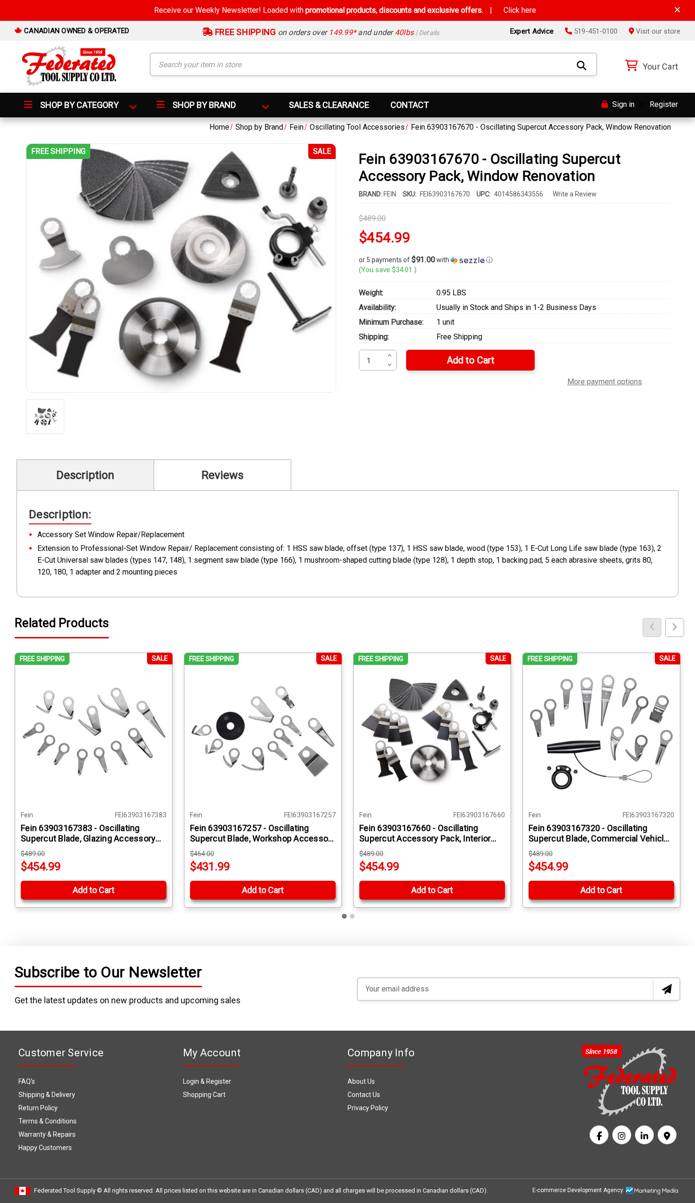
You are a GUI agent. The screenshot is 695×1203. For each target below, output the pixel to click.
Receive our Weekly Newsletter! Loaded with (345, 10)
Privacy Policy (368, 1108)
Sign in (622, 104)
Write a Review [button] (575, 194)
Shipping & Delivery (46, 1094)
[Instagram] (621, 1134)
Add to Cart (93, 890)
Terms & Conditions (47, 1121)
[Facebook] (599, 1134)
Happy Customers (45, 1147)
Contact (410, 105)
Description (85, 475)
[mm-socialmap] (667, 1134)
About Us (361, 1081)
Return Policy (38, 1108)
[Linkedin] (644, 1134)
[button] (514, 260)
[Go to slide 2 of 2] (352, 916)
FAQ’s (26, 1081)
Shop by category (78, 105)
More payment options (604, 380)
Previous (652, 627)
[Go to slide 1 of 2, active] (344, 916)
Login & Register (207, 1081)
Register (664, 104)
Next (674, 627)
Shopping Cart (204, 1094)
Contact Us (364, 1094)
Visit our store (657, 31)
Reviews (222, 475)
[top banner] (677, 9)
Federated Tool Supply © (68, 1190)
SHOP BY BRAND (203, 105)
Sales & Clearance (329, 105)
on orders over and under (326, 32)
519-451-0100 (594, 31)
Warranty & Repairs (47, 1134)
